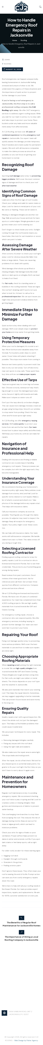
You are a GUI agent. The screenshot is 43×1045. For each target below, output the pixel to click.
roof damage (14, 176)
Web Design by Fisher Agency (26, 1040)
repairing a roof (13, 665)
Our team (33, 427)
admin (7, 59)
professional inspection (11, 296)
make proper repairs (28, 374)
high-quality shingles (24, 668)
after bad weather (9, 186)
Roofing (7, 64)
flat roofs (9, 283)
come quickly (18, 424)
